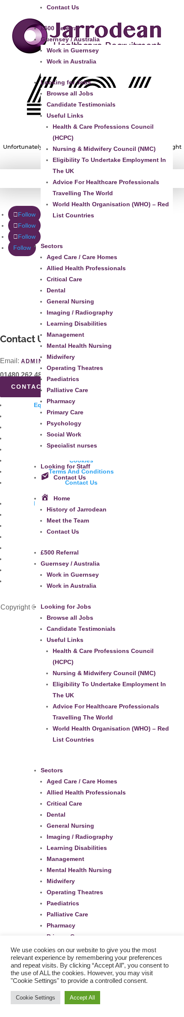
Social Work (64, 434)
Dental (56, 290)
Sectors (52, 246)
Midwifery (61, 356)
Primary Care (65, 412)
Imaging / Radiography (80, 312)
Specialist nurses (72, 445)
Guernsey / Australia (70, 39)
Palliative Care (67, 390)
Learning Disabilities (77, 323)
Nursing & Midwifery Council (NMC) (104, 148)
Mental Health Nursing (79, 345)
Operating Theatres (75, 367)
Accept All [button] (82, 997)
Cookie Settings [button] (35, 997)
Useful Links (65, 115)
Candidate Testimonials (81, 104)
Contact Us (63, 7)
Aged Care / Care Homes (82, 257)
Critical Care (64, 279)
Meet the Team (68, 520)
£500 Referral (60, 28)
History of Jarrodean (77, 509)
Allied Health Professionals (86, 268)
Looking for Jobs (66, 82)
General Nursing (70, 301)
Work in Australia (71, 61)
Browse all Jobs (70, 93)
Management (65, 334)
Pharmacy (61, 401)
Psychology (64, 423)
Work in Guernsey (73, 50)
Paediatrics (63, 379)
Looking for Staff (65, 466)
